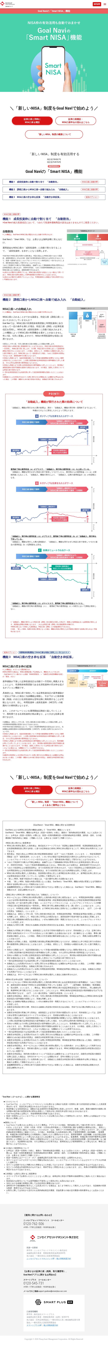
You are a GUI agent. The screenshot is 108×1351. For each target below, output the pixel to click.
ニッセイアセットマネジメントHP (41, 1259)
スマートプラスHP (34, 1325)
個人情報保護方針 (63, 1259)
